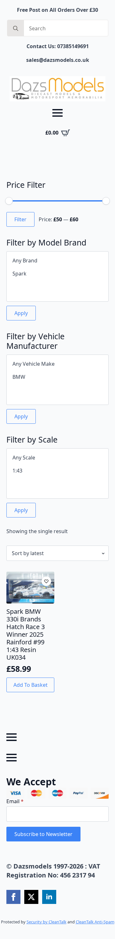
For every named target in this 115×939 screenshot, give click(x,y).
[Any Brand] (57, 260)
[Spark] (57, 273)
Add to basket (30, 684)
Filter (20, 219)
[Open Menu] (57, 113)
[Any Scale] (57, 457)
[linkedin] (49, 897)
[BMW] (57, 377)
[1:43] (57, 471)
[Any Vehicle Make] (57, 364)
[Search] (15, 28)
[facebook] (13, 897)
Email (15, 801)
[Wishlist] (46, 581)
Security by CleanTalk (46, 922)
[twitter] (31, 897)
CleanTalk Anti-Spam (95, 922)
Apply (21, 313)
